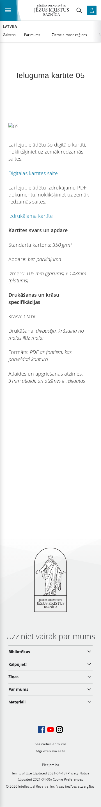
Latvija (10, 27)
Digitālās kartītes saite (33, 173)
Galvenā (9, 34)
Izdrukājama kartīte (30, 215)
